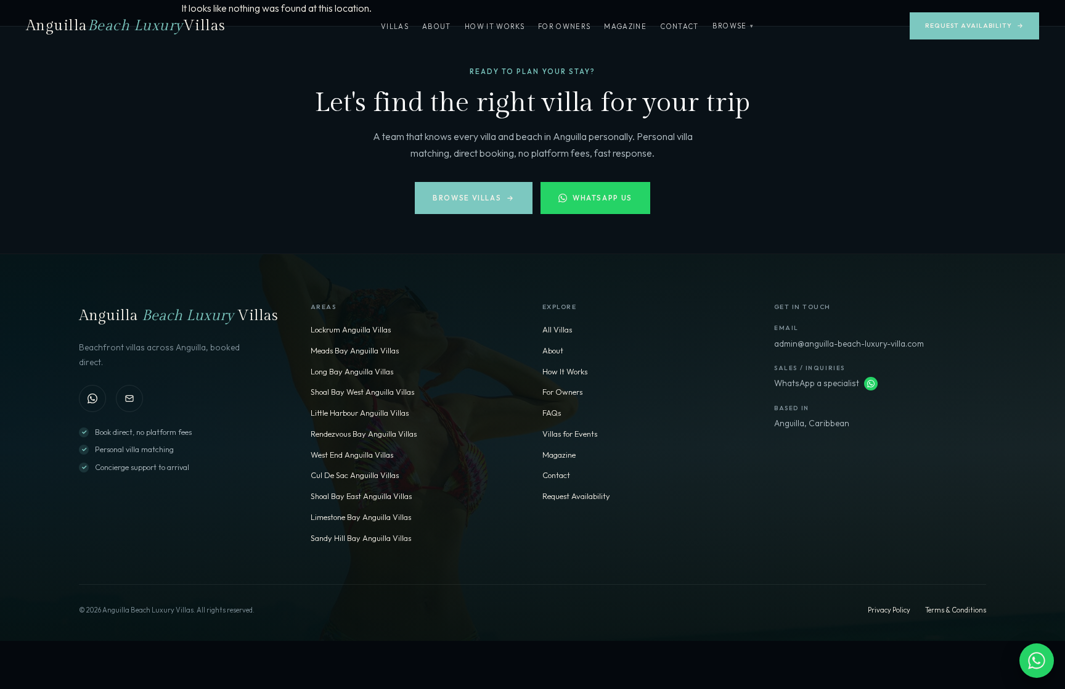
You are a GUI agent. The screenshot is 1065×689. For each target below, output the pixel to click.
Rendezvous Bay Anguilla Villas (364, 434)
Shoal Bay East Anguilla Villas (361, 496)
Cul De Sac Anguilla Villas (355, 475)
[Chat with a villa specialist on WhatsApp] (1036, 660)
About (436, 26)
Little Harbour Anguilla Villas (360, 413)
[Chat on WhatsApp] (92, 398)
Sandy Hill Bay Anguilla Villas (361, 538)
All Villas (557, 329)
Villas (395, 26)
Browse (733, 26)
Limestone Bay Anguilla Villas (361, 517)
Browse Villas (473, 197)
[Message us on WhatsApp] (871, 383)
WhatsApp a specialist (816, 383)
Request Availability (974, 26)
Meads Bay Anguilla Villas (355, 350)
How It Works (494, 26)
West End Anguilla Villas (352, 455)
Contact (679, 26)
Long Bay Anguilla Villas (352, 371)
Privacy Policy (889, 610)
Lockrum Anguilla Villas (351, 329)
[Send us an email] (129, 398)
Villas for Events (569, 434)
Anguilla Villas (126, 26)
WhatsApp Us (602, 197)
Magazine (625, 26)
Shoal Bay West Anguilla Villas (362, 392)
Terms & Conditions (955, 610)
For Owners (564, 26)
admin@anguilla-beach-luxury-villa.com (849, 343)
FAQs (551, 413)
